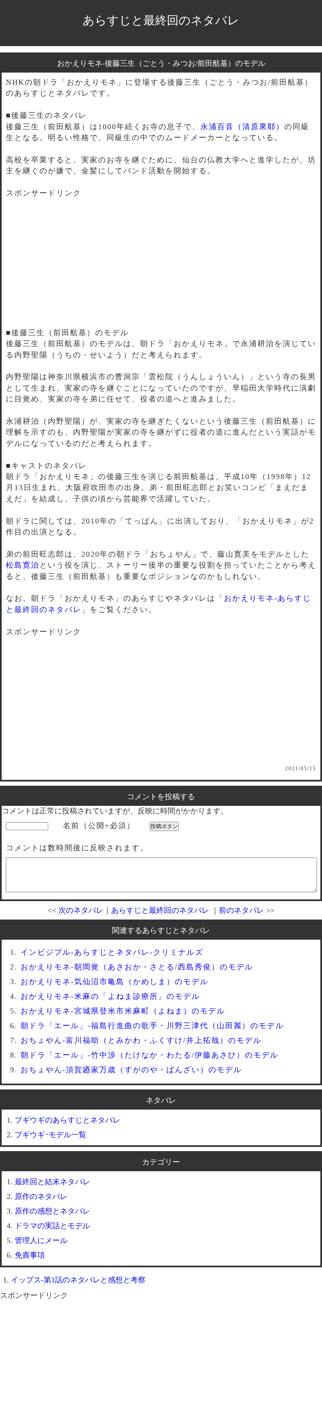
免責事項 (30, 1255)
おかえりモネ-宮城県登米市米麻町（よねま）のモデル (123, 1011)
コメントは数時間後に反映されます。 (77, 848)
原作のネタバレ (41, 1196)
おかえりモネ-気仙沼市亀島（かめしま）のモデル (114, 981)
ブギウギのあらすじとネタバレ (67, 1120)
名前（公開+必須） (99, 825)
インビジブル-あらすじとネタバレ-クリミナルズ (112, 952)
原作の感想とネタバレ (52, 1211)
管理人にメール (41, 1240)
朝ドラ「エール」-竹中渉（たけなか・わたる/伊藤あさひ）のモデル (149, 1055)
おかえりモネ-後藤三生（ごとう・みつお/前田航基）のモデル (161, 63)
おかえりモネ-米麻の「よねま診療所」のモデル (110, 996)
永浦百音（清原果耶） (242, 126)
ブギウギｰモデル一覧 (50, 1135)
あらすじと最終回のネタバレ (161, 20)
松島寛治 (22, 565)
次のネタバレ (81, 910)
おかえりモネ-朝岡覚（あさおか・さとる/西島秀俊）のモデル (137, 967)
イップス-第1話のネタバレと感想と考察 (78, 1280)
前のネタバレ (241, 910)
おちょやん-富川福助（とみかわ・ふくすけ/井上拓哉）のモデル (141, 1040)
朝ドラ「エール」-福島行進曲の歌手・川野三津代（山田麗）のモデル (152, 1025)
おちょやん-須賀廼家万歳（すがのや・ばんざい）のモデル (131, 1070)
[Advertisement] (161, 268)
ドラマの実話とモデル (52, 1226)
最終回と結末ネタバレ (52, 1182)
